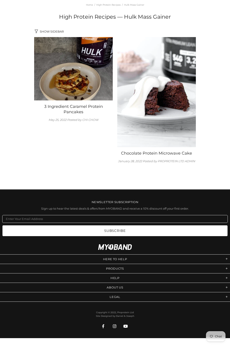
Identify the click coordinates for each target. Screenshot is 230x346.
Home (89, 4)
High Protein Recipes (108, 4)
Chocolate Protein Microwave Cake (156, 153)
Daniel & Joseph (125, 316)
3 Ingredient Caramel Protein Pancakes (73, 109)
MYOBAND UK (115, 247)
